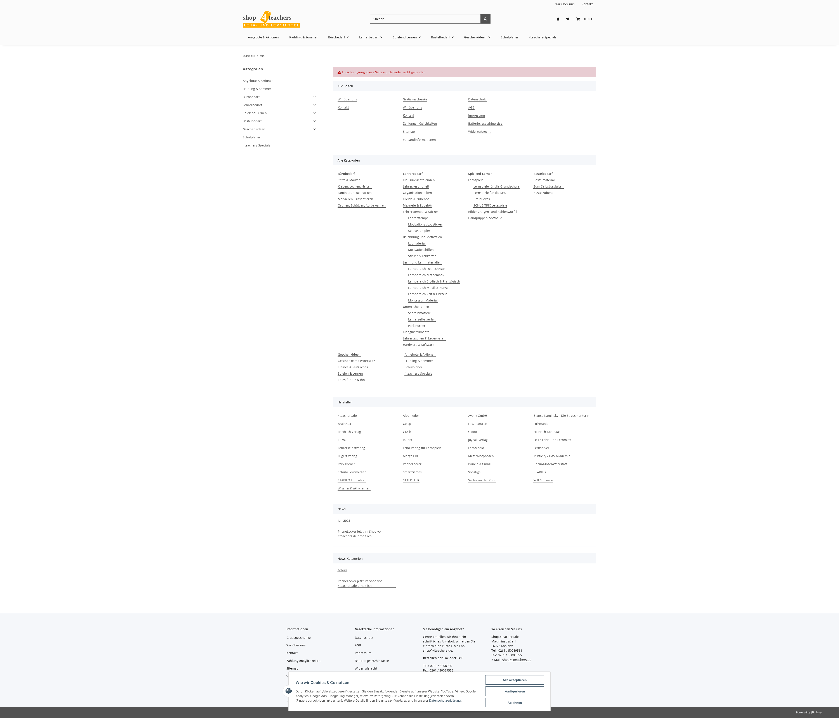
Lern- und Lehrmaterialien (422, 262)
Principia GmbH (479, 464)
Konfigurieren (514, 691)
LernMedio (476, 448)
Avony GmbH (477, 415)
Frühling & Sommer (419, 361)
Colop (407, 424)
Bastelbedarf (252, 121)
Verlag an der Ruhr (482, 480)
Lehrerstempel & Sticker (420, 212)
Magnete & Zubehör (417, 205)
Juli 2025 (344, 520)
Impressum (476, 115)
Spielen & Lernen (350, 373)
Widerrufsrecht (479, 131)
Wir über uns (565, 4)
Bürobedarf (251, 97)
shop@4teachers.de (437, 650)
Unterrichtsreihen (416, 307)
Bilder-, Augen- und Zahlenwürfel (492, 212)
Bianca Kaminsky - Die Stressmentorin (561, 415)
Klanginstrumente (416, 332)
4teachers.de (347, 415)
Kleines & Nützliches (353, 367)
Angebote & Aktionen (420, 354)
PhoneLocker (412, 464)
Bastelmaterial (544, 180)
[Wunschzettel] (568, 18)
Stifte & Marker (349, 180)
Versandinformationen (419, 140)
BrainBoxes (481, 199)
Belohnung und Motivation (422, 237)
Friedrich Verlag (349, 432)
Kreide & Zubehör (416, 199)
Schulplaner (413, 367)
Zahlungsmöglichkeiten (420, 123)
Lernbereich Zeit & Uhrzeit (427, 294)
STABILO (540, 472)
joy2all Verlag (478, 440)
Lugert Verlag (347, 456)
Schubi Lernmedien (352, 472)
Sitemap (409, 131)
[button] (558, 18)
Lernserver (541, 448)
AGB (471, 107)
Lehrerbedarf (252, 105)
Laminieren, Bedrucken (355, 193)
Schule (342, 570)
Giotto (472, 432)
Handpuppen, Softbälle (485, 218)
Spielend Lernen (255, 113)
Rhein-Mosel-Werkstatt (550, 464)
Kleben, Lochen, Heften (354, 186)
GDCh (407, 432)
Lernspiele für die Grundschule (496, 186)
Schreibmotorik (419, 313)
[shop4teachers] (271, 19)
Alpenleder (411, 415)
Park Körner (416, 326)
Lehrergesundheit (416, 186)
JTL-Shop (816, 712)
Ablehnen (515, 702)
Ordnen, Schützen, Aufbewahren (362, 205)
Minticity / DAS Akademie (552, 456)
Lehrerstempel (419, 218)
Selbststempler (419, 231)
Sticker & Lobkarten (422, 256)
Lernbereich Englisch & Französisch (434, 281)
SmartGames (412, 472)
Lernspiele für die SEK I (490, 193)
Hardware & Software (418, 345)
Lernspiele (476, 180)
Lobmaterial (417, 243)
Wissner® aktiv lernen (354, 488)
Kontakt (587, 4)
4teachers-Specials (418, 373)
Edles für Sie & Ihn (351, 380)
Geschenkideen (254, 129)
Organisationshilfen (417, 193)
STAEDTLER (411, 480)
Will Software (543, 480)
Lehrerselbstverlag (421, 319)
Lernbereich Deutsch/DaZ (427, 269)
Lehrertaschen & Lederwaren (424, 338)
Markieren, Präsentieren (355, 199)
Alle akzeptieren (515, 680)
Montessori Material (423, 300)
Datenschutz (477, 99)
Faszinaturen (477, 424)
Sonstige (474, 472)
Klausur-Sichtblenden (419, 180)
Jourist (407, 440)
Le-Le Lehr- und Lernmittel (553, 440)
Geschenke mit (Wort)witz (356, 361)
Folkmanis (541, 424)
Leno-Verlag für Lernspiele (422, 448)
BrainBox (344, 424)
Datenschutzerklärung (445, 700)
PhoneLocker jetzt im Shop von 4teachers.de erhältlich (360, 533)
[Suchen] (485, 19)
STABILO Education (352, 480)
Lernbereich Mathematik (426, 275)
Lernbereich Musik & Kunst (428, 288)
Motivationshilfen (421, 250)
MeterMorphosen (481, 456)
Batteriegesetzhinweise (485, 123)
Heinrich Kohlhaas (547, 432)
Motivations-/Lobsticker (425, 224)
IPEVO (342, 440)
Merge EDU (411, 456)
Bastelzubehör (544, 193)
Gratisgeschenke (415, 99)
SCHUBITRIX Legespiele (490, 205)
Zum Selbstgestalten (548, 186)
